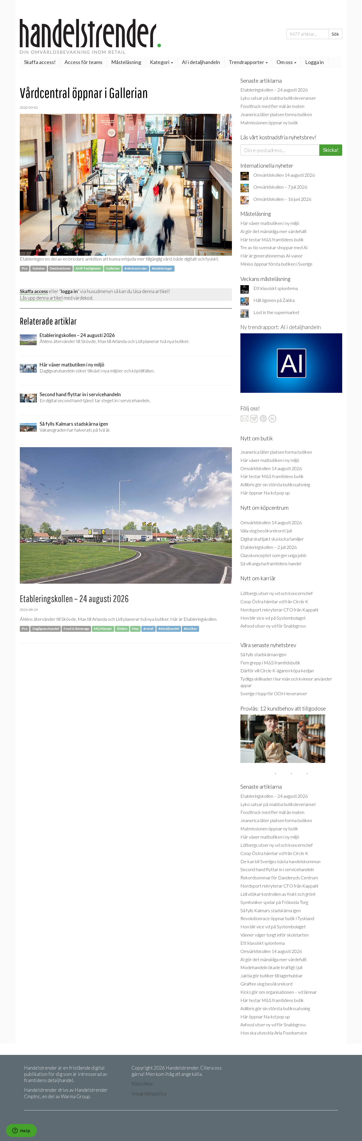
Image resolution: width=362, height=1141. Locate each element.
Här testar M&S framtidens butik (272, 239)
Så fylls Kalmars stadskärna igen (270, 910)
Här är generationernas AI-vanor (271, 255)
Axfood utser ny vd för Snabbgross (273, 625)
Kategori (160, 62)
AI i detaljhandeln (201, 62)
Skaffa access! (40, 62)
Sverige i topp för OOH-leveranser (273, 693)
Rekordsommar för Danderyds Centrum (279, 877)
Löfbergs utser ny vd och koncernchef (276, 593)
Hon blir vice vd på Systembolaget (273, 617)
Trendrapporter (247, 62)
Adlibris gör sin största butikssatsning (275, 484)
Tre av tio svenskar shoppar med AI (274, 247)
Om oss (285, 62)
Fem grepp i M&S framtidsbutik (270, 662)
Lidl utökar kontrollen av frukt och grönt (278, 894)
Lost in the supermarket (276, 312)
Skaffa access (34, 291)
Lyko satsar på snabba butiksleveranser (278, 98)
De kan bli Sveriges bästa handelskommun (280, 861)
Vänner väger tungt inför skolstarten (274, 934)
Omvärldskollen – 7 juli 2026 (280, 186)
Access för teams (83, 62)
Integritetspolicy (149, 1094)
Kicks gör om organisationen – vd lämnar (278, 992)
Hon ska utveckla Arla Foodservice (273, 1032)
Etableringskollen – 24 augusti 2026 (274, 89)
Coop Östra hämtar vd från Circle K (274, 601)
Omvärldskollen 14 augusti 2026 (284, 175)
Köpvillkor (142, 1084)
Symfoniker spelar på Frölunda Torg (274, 902)
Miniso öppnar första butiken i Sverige (276, 263)
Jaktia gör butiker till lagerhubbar (271, 975)
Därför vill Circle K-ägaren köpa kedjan (277, 670)
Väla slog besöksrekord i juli (266, 530)
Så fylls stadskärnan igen (263, 654)
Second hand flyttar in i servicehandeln (277, 869)
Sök (335, 34)
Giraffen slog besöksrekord (266, 983)
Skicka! (331, 150)
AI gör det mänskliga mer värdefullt (273, 231)
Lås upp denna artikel (41, 298)
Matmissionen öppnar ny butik (269, 122)
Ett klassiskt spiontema (275, 288)
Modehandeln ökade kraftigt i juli (271, 967)
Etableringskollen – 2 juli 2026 (268, 547)
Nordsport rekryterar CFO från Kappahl (279, 609)
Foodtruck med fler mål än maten (272, 106)
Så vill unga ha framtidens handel (270, 563)
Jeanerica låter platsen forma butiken (276, 114)
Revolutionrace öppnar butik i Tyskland (277, 918)
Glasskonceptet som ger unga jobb (273, 555)
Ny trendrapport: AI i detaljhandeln (280, 327)
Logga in (314, 62)
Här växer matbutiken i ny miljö (269, 223)
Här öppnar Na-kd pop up (265, 492)
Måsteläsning (126, 62)
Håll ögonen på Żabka (274, 300)
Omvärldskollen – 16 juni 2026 (282, 199)
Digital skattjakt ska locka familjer (272, 538)
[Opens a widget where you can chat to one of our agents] (21, 1131)
